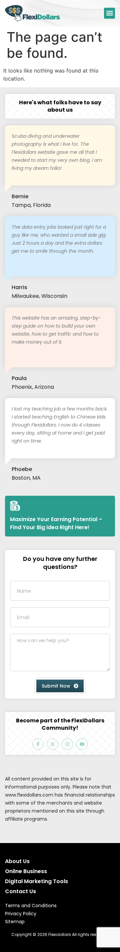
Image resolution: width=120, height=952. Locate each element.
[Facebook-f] (38, 744)
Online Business (26, 871)
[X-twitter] (52, 744)
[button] (109, 13)
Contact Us (20, 891)
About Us (17, 861)
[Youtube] (82, 744)
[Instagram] (67, 744)
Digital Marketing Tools (36, 881)
